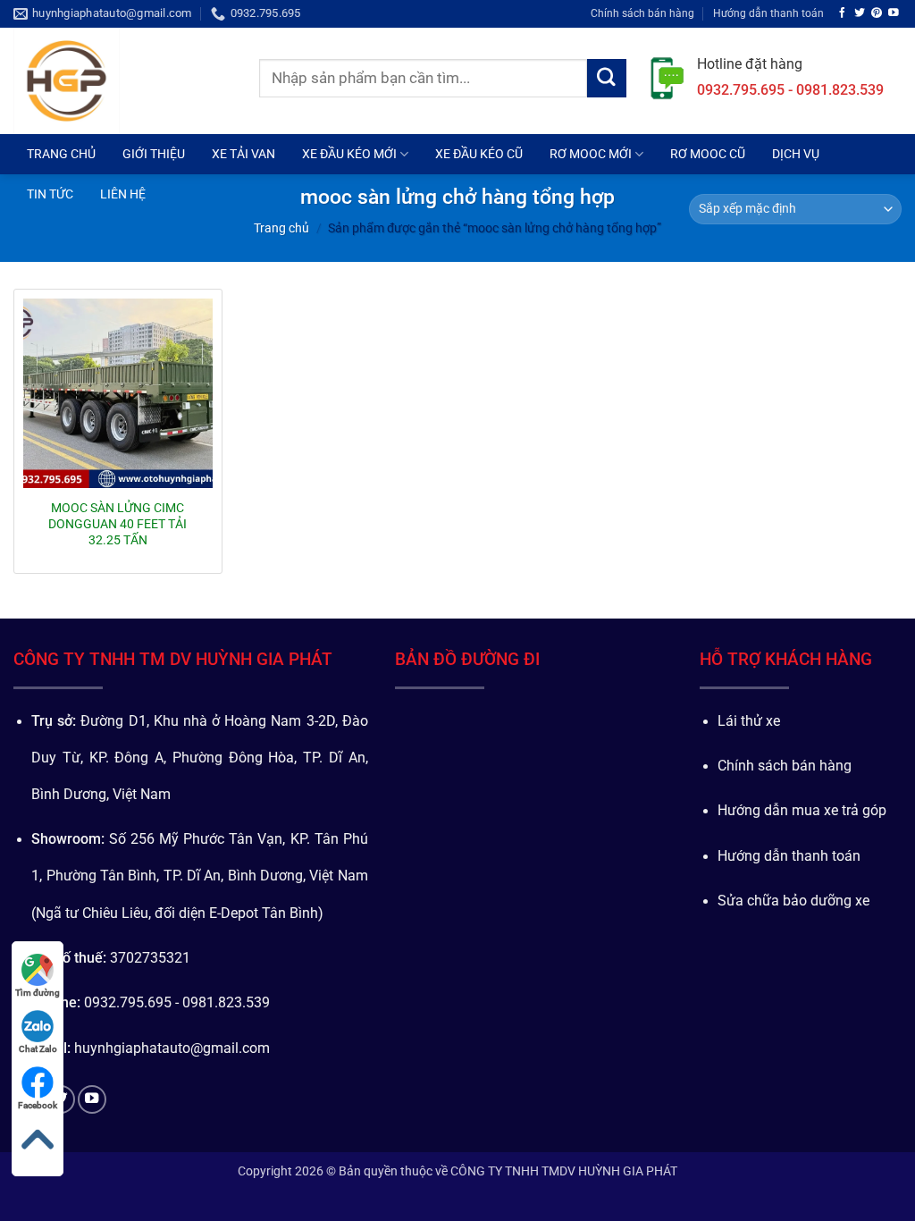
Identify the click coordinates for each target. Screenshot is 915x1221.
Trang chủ (281, 228)
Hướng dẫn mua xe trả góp (802, 811)
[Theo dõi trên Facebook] (842, 13)
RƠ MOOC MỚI (591, 154)
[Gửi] (606, 78)
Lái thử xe (749, 721)
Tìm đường (37, 993)
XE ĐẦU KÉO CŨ (479, 154)
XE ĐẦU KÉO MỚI (349, 154)
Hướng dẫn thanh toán (768, 13)
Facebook (37, 1105)
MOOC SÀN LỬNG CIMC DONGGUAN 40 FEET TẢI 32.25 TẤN (117, 524)
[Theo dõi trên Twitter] (859, 13)
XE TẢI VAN (243, 154)
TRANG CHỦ (61, 154)
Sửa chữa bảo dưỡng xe (793, 901)
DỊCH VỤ (795, 154)
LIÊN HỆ (123, 194)
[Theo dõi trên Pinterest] (876, 13)
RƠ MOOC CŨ (707, 154)
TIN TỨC (50, 194)
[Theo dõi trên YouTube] (893, 13)
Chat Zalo (38, 1049)
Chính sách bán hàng (642, 13)
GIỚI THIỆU (153, 154)
